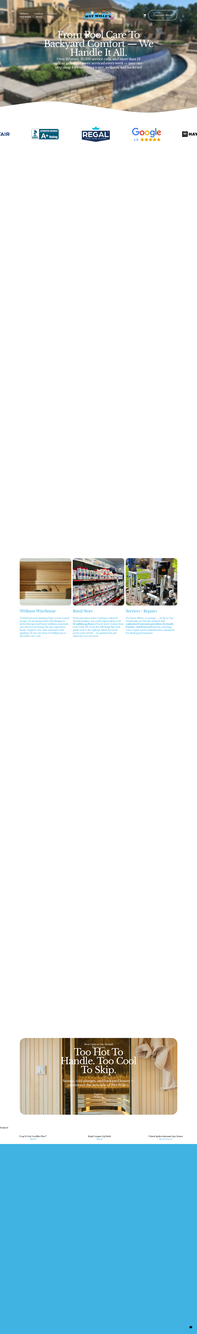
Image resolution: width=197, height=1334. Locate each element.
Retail (39, 16)
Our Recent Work (98, 77)
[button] (192, 1128)
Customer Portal (162, 15)
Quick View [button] (33, 1132)
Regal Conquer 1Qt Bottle (99, 1136)
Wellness (24, 13)
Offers (50, 16)
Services (52, 13)
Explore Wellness (98, 1096)
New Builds (25, 16)
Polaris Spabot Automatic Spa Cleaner (166, 1136)
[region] (98, 135)
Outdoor (38, 13)
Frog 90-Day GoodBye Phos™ (33, 1136)
